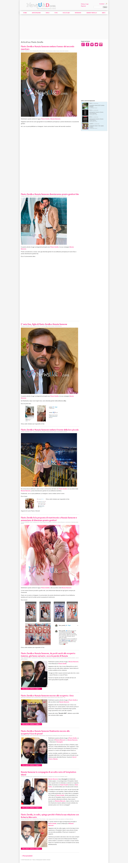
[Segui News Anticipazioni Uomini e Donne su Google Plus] (83, 44)
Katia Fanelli (64, 784)
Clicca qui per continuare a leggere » (31, 688)
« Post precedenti (27, 856)
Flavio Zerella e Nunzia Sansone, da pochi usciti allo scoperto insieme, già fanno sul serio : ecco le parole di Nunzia (48, 654)
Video (47, 13)
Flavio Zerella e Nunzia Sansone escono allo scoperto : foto (47, 695)
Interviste (78, 13)
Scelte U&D (66, 13)
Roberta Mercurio (60, 740)
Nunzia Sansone (55, 119)
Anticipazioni (36, 13)
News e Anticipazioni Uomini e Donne (46, 8)
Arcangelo (60, 742)
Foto (56, 13)
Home (25, 13)
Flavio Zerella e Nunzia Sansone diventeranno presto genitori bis (50, 194)
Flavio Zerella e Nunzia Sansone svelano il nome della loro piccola (50, 429)
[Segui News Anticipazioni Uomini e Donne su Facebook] (87, 44)
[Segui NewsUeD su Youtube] (101, 44)
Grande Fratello (91, 13)
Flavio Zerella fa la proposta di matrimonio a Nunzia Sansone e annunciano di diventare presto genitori (49, 518)
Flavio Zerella (45, 119)
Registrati (83, 6)
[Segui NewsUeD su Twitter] (96, 44)
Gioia (96, 105)
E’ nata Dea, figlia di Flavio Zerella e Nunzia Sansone (44, 324)
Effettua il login (85, 4)
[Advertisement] (64, 27)
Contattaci (101, 4)
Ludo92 (96, 126)
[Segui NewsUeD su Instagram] (92, 44)
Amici (103, 13)
